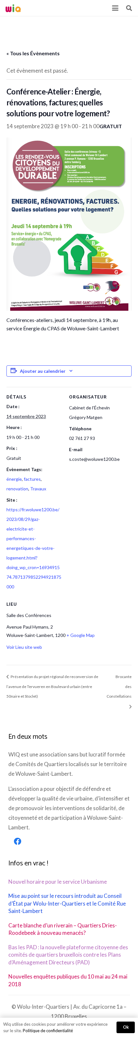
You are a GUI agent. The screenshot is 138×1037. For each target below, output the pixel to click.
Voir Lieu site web (24, 647)
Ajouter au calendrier (42, 371)
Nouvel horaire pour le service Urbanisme (57, 881)
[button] (115, 8)
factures (32, 479)
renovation (17, 488)
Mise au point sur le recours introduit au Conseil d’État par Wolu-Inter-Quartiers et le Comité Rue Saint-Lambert (67, 903)
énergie (14, 479)
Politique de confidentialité (48, 1030)
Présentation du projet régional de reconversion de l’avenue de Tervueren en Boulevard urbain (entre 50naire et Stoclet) (52, 686)
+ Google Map (80, 635)
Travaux (38, 488)
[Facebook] (17, 841)
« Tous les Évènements (33, 53)
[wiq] (13, 8)
